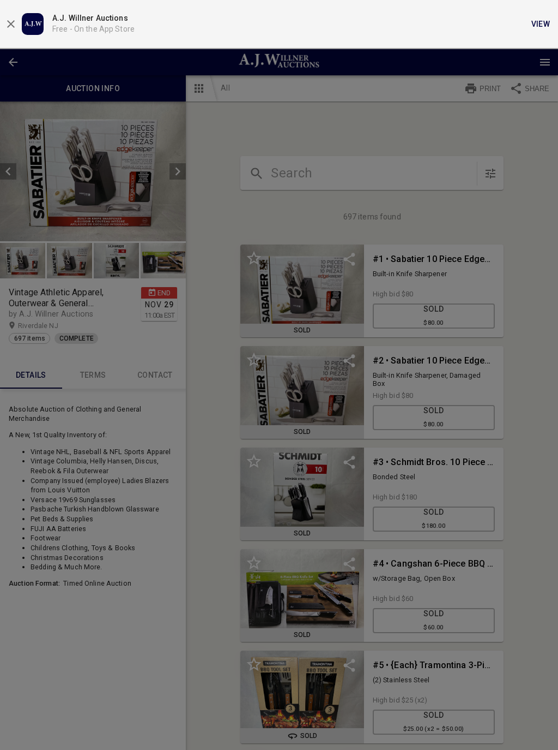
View (540, 24)
